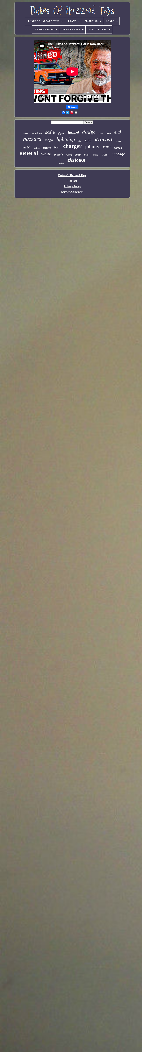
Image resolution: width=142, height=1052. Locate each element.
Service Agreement (72, 191)
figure (61, 133)
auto (88, 140)
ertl (117, 132)
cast (86, 154)
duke (101, 133)
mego (49, 140)
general (29, 153)
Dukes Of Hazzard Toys (72, 175)
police (37, 148)
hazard (73, 132)
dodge (89, 131)
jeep (78, 154)
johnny (92, 146)
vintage (119, 154)
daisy (105, 154)
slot (79, 141)
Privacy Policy (72, 186)
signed (118, 147)
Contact (72, 180)
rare (106, 146)
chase (95, 155)
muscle (58, 154)
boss (57, 147)
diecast (104, 139)
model (26, 147)
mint (108, 133)
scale (50, 132)
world (69, 155)
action (61, 163)
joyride (119, 141)
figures (47, 147)
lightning (65, 139)
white (46, 154)
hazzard (32, 139)
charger (72, 146)
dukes (76, 160)
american (37, 133)
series (26, 133)
